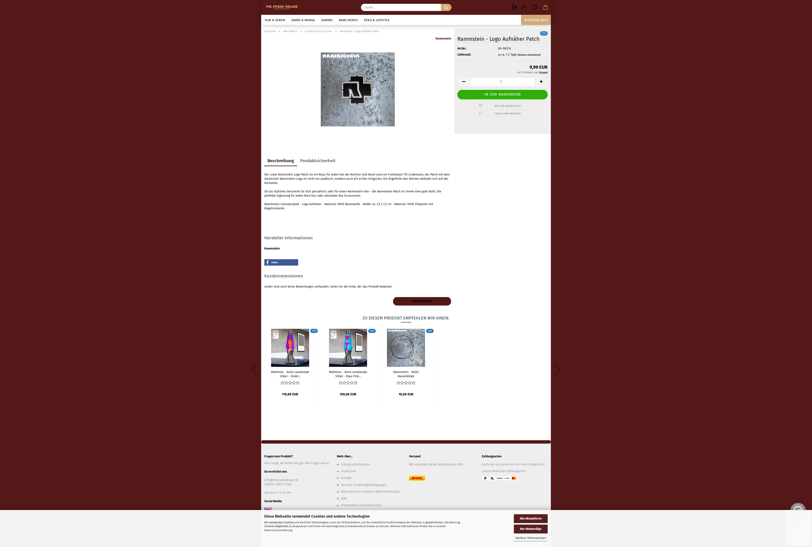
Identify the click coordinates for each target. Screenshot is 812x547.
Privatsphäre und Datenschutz (361, 505)
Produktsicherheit (318, 160)
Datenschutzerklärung (278, 530)
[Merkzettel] (535, 7)
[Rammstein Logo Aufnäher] (358, 89)
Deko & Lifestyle (377, 20)
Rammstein (443, 38)
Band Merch (348, 20)
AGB (343, 498)
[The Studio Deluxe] (283, 7)
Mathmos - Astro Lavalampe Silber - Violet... (290, 373)
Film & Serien (275, 20)
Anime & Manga (303, 20)
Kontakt (346, 478)
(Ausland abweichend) (529, 54)
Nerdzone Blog (536, 20)
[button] (514, 7)
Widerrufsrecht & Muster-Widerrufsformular (370, 492)
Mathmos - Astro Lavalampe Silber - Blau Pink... (348, 373)
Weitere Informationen (531, 538)
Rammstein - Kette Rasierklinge (406, 373)
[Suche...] (446, 7)
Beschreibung (280, 160)
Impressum (348, 471)
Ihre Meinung (422, 301)
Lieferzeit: (464, 54)
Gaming (326, 20)
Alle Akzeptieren (531, 518)
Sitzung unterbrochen (355, 464)
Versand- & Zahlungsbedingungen (364, 485)
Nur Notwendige (531, 529)
